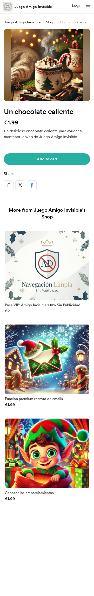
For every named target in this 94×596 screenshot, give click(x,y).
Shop (50, 22)
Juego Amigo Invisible (33, 7)
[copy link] (8, 185)
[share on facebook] (32, 185)
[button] (88, 7)
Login (76, 5)
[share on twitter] (20, 185)
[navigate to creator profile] (8, 7)
